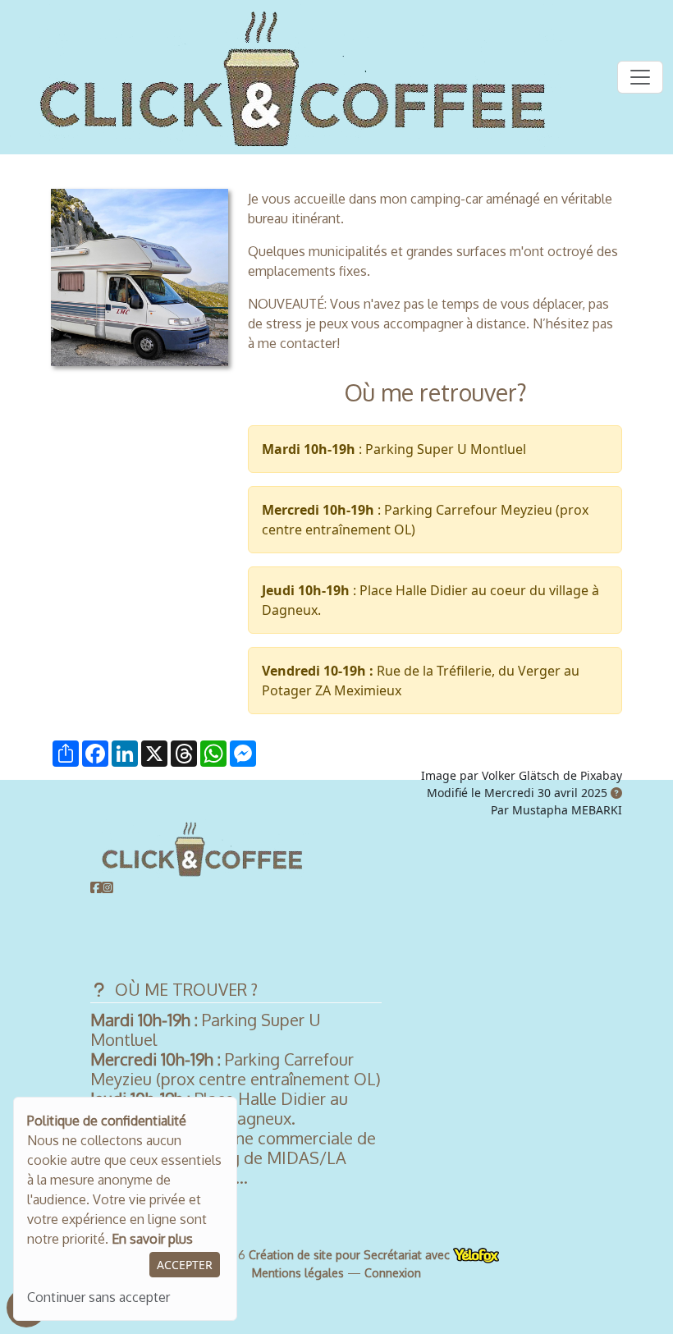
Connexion (392, 1273)
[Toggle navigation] (640, 77)
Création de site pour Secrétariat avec (351, 1255)
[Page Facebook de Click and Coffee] (96, 887)
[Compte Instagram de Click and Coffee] (107, 887)
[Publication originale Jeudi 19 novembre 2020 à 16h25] (616, 793)
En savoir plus (152, 1239)
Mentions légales (298, 1273)
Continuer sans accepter (98, 1297)
